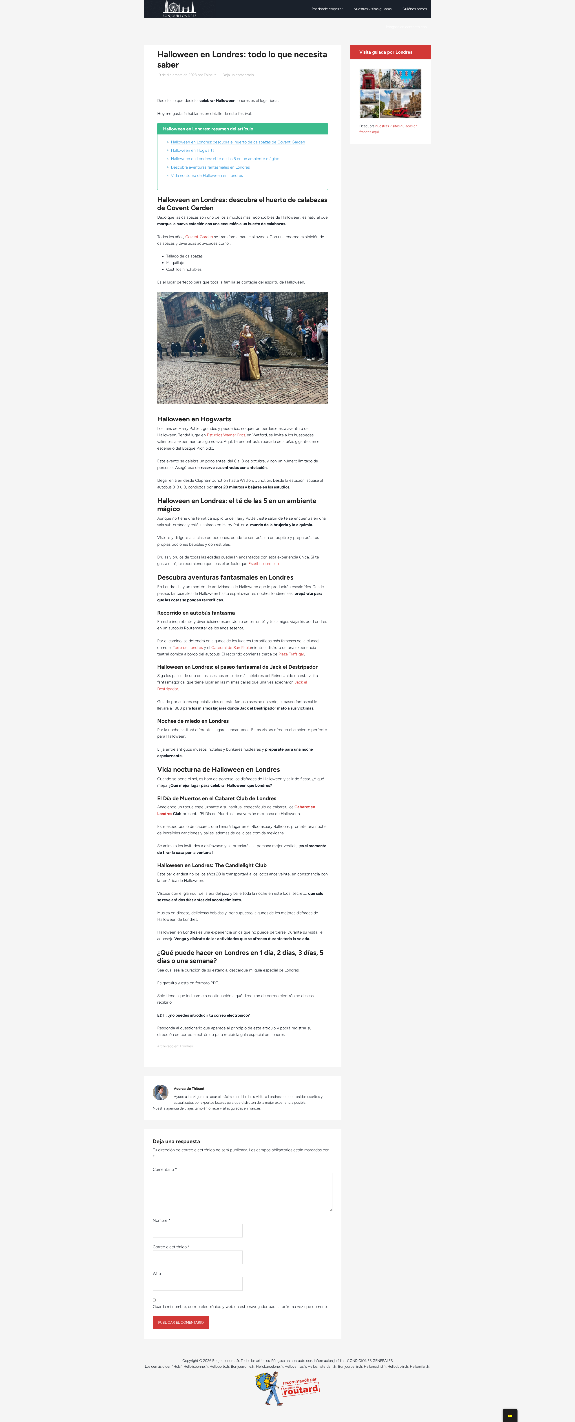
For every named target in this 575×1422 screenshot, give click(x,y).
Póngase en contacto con (291, 1360)
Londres (186, 1046)
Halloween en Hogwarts (192, 150)
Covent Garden (199, 236)
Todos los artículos (255, 1360)
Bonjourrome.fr (242, 1366)
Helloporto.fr (219, 1366)
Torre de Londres (188, 647)
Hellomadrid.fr (375, 1366)
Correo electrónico (171, 1246)
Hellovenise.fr (295, 1366)
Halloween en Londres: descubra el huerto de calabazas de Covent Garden (238, 142)
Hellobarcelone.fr (269, 1366)
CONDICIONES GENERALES (370, 1360)
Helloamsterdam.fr (322, 1366)
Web (157, 1273)
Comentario (165, 1169)
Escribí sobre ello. (263, 563)
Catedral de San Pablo (231, 647)
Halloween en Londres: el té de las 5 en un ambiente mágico (225, 158)
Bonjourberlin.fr (350, 1366)
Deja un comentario (238, 75)
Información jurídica (329, 1360)
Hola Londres (180, 9)
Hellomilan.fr (419, 1366)
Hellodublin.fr (397, 1366)
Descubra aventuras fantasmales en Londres (210, 167)
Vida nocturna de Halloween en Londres (207, 175)
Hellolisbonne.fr (196, 1366)
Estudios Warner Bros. (226, 435)
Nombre (161, 1220)
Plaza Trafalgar (291, 654)
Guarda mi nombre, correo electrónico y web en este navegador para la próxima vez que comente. (241, 1306)
